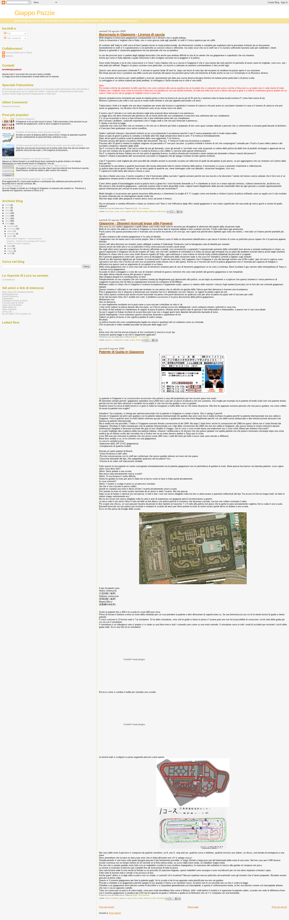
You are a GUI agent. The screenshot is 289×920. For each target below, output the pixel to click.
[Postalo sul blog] (171, 211)
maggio (10, 251)
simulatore (161, 898)
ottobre (10, 231)
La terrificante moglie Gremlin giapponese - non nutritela (27, 179)
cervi (122, 211)
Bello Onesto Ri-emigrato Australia (17, 292)
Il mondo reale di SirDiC (13, 303)
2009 (7, 224)
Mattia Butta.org (9, 307)
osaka (140, 898)
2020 (7, 205)
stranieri (139, 340)
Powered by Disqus (11, 106)
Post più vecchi (279, 907)
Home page (193, 907)
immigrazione (119, 340)
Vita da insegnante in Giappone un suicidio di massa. (26, 158)
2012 (7, 216)
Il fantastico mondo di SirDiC (15, 301)
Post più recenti (106, 907)
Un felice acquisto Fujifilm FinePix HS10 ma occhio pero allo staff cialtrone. (50, 145)
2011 (7, 218)
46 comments (144, 208)
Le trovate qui (8, 279)
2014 (7, 210)
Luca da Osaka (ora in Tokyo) (19, 52)
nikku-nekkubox (9, 309)
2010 (7, 221)
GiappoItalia (7, 298)
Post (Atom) (115, 913)
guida (130, 898)
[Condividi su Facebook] (178, 211)
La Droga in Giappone (12, 186)
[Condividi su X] (175, 211)
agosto (10, 236)
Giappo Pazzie (34, 12)
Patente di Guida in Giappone (121, 352)
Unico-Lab (7, 311)
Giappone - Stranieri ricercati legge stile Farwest (135, 223)
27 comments (144, 337)
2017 (7, 208)
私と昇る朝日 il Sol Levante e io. (16, 314)
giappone (109, 340)
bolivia (107, 898)
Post (8, 33)
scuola (153, 898)
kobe (134, 211)
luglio (9, 246)
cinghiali (128, 211)
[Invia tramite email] (168, 211)
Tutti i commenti (13, 38)
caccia (116, 211)
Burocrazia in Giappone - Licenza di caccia (132, 34)
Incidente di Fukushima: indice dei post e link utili (38, 132)
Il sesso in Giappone (25, 119)
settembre (11, 234)
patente (147, 898)
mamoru (9, 56)
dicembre (11, 226)
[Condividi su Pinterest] (181, 211)
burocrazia (109, 211)
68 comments (144, 895)
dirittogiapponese (10, 294)
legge (127, 340)
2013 (7, 213)
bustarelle (115, 898)
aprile (9, 253)
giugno (10, 248)
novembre (11, 229)
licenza (139, 211)
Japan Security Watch (12, 305)
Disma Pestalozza (10, 296)
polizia (145, 211)
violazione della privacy (158, 211)
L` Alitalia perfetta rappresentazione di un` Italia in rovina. (42, 166)
